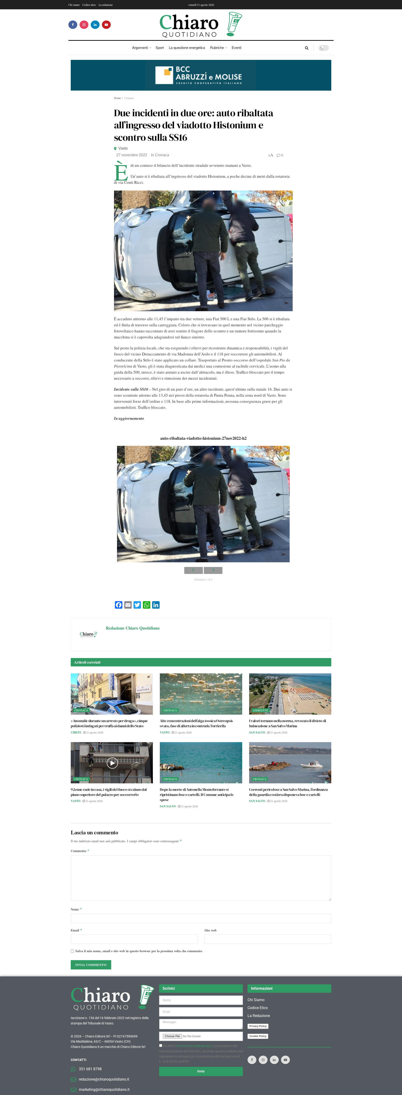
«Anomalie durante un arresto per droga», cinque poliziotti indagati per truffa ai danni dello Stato (109, 723)
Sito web (210, 930)
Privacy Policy (258, 1026)
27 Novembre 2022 (131, 155)
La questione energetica (187, 47)
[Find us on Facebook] (72, 24)
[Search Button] (306, 48)
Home (117, 98)
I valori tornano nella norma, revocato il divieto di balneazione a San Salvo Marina (287, 723)
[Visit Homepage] (201, 25)
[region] (201, 75)
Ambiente (260, 710)
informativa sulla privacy (194, 1046)
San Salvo (257, 732)
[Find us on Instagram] (84, 24)
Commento (80, 850)
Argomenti (140, 47)
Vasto (123, 148)
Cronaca (129, 98)
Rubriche (217, 47)
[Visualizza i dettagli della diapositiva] (201, 75)
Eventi (236, 47)
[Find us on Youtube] (106, 24)
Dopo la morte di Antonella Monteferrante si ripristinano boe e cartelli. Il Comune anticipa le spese (196, 794)
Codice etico (89, 5)
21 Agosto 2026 (94, 732)
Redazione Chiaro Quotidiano (133, 628)
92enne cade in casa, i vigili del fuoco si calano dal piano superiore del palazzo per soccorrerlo (109, 792)
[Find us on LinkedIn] (95, 24)
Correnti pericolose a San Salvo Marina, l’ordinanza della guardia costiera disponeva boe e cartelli (288, 792)
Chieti (76, 732)
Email (76, 930)
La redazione (106, 5)
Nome (76, 909)
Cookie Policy (257, 1036)
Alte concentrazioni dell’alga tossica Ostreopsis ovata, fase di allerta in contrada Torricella (196, 723)
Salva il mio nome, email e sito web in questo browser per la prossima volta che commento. (139, 950)
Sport (160, 47)
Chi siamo (74, 5)
